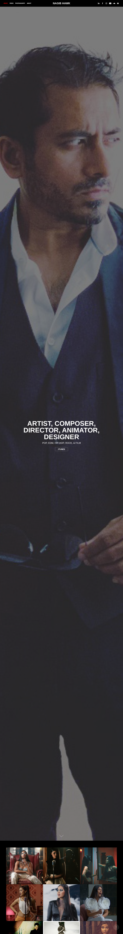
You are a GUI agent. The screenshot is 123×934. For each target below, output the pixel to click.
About (29, 3)
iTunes (61, 449)
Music (6, 3)
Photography (20, 3)
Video (11, 3)
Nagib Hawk (61, 3)
